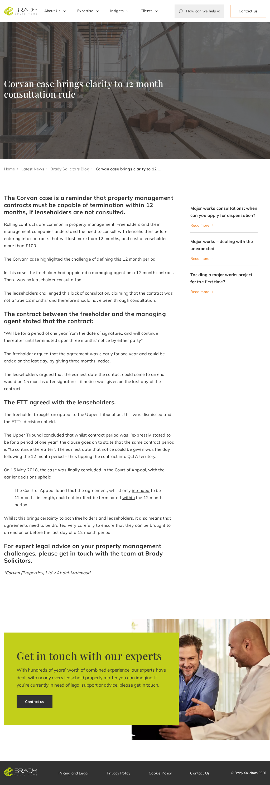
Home (9, 168)
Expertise (85, 10)
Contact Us (200, 773)
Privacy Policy (118, 773)
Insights (117, 10)
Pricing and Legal (73, 773)
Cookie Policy (160, 773)
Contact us (248, 11)
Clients (146, 10)
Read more (199, 225)
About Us (52, 10)
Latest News (32, 168)
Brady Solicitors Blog (69, 168)
